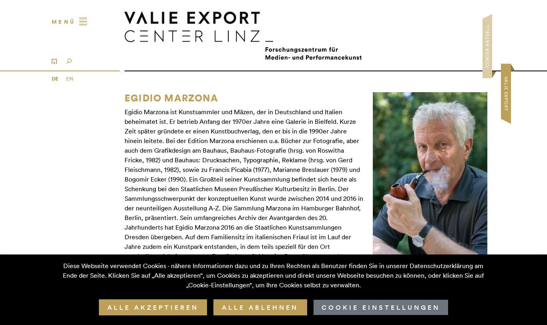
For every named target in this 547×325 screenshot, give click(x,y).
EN (69, 78)
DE (56, 79)
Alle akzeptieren (153, 307)
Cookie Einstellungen (381, 307)
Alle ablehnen (260, 307)
